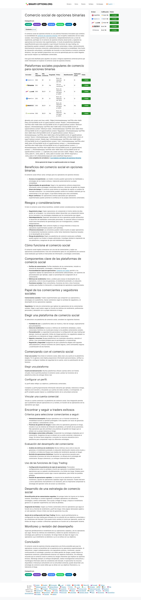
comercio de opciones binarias (48, 36)
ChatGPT (28, 24)
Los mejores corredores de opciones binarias (65, 158)
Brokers (69, 4)
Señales (91, 4)
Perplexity (37, 24)
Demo (76, 4)
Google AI (51, 24)
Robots (83, 4)
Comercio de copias (62, 270)
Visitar (114, 15)
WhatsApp (60, 24)
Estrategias (100, 4)
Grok (44, 24)
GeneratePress (29, 593)
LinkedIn (68, 24)
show (33, 29)
